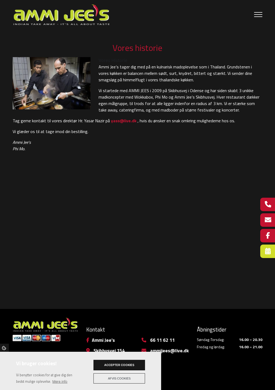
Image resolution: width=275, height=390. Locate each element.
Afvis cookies (119, 378)
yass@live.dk (123, 120)
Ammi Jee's (103, 340)
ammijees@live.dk (169, 350)
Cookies (4, 348)
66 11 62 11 (162, 340)
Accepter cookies (119, 365)
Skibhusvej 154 (108, 350)
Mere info (59, 381)
